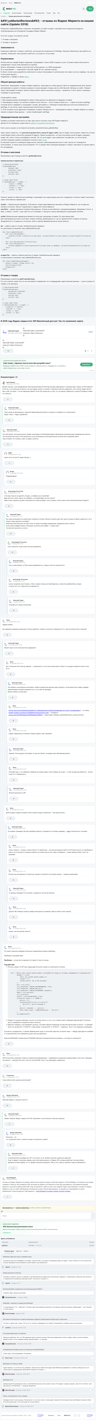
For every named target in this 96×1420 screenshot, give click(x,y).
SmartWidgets (11, 1178)
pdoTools (4, 1245)
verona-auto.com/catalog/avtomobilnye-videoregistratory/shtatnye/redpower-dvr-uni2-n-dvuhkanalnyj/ (45, 710)
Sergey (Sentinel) (12, 1095)
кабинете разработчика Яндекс (43, 123)
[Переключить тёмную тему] (84, 9)
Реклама (91, 370)
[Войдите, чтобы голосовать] (5, 351)
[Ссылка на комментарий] (87, 399)
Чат (54, 13)
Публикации (28, 13)
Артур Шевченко (10, 1297)
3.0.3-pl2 (31, 1245)
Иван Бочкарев (10, 1313)
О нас (48, 13)
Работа (26, 1251)
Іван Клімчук (10, 382)
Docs (10, 3)
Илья (8, 620)
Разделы (6, 13)
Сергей (7, 1267)
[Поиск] (93, 1216)
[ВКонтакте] (85, 351)
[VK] (93, 3)
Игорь (12, 471)
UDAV (10, 453)
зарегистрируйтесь (22, 1208)
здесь (26, 77)
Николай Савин (13, 331)
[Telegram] (89, 3)
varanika (8, 1327)
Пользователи (39, 13)
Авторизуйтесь (7, 1208)
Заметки (19, 1251)
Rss (59, 13)
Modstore (4, 3)
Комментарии (16, 13)
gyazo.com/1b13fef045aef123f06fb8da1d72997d (25, 715)
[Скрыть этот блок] (93, 359)
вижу (69, 831)
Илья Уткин (8, 1358)
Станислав (10, 1075)
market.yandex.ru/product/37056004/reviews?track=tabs (29, 713)
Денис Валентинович (11, 1406)
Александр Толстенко (15, 491)
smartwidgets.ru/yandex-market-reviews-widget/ (53, 1191)
